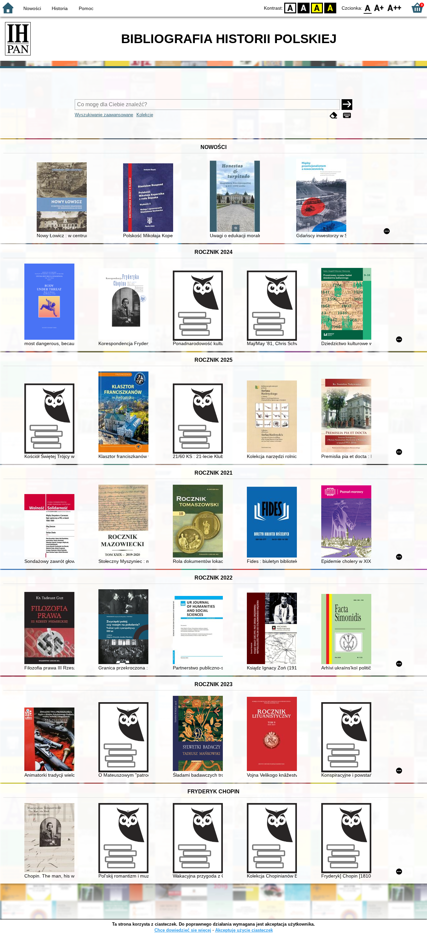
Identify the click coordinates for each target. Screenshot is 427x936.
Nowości (32, 8)
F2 (394, 7)
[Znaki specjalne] (347, 115)
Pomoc (86, 8)
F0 (368, 7)
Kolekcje (144, 114)
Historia (60, 8)
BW (303, 7)
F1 (379, 7)
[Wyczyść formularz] (333, 115)
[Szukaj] (347, 104)
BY (330, 7)
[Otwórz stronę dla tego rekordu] (63, 197)
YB (317, 7)
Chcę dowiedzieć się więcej (182, 930)
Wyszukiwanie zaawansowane (104, 114)
